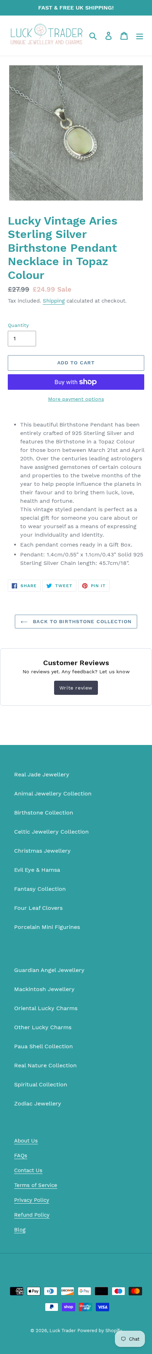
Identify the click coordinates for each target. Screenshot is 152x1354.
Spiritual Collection (40, 1084)
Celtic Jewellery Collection (51, 831)
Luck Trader (62, 1330)
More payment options (76, 399)
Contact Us (28, 1170)
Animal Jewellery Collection (53, 793)
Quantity (18, 325)
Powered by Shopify (99, 1330)
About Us (26, 1141)
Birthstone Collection (43, 812)
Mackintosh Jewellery (44, 989)
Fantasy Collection (40, 888)
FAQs (20, 1155)
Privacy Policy (31, 1200)
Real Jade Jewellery (41, 774)
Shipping (54, 301)
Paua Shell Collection (43, 1046)
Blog (19, 1230)
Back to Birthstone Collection (81, 621)
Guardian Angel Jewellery (49, 970)
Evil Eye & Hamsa (37, 869)
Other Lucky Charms (42, 1027)
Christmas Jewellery (42, 850)
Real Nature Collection (45, 1065)
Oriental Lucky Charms (45, 1008)
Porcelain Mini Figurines (47, 927)
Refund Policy (31, 1215)
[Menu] (139, 36)
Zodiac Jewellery (37, 1103)
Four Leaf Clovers (38, 908)
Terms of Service (35, 1185)
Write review (76, 688)
